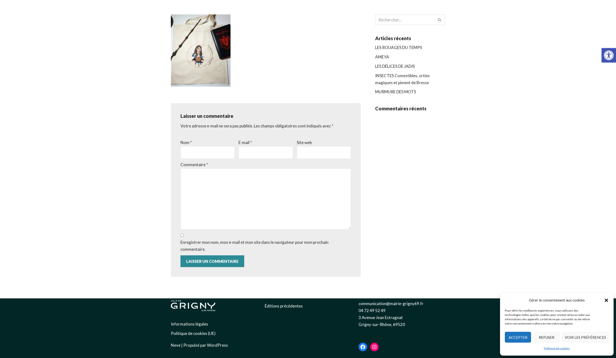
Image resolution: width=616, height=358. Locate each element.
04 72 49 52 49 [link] (372, 310)
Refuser (546, 337)
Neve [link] (175, 345)
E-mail (245, 142)
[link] (609, 55)
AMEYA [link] (382, 56)
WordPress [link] (217, 345)
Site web (304, 142)
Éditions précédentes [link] (284, 305)
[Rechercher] (439, 19)
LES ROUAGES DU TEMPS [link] (398, 47)
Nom (186, 142)
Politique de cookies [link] (557, 348)
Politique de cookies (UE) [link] (193, 333)
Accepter (518, 337)
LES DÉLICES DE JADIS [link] (395, 66)
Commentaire (194, 164)
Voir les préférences (585, 337)
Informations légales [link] (189, 324)
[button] (606, 300)
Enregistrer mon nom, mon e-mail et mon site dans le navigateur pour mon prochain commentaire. (254, 246)
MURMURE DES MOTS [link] (395, 91)
